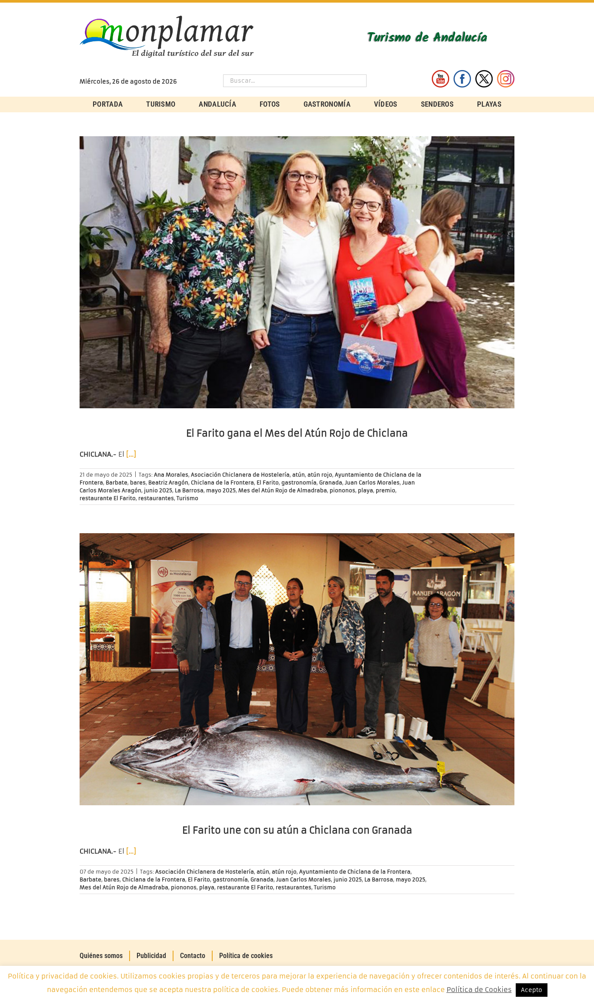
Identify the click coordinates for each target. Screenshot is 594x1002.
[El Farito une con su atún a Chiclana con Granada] (297, 669)
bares (138, 482)
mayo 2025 (221, 490)
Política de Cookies (479, 989)
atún (298, 474)
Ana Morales (171, 474)
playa (365, 490)
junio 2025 (158, 490)
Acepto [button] (531, 990)
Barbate (116, 482)
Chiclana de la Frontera (222, 482)
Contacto (192, 956)
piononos (342, 490)
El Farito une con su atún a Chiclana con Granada (297, 830)
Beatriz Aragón (168, 482)
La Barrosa (189, 490)
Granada (330, 482)
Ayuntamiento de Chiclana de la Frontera (354, 871)
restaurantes (156, 498)
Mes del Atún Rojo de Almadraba (282, 490)
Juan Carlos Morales (372, 482)
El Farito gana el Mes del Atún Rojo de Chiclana (297, 433)
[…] (131, 454)
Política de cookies (246, 956)
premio (385, 490)
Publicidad (151, 956)
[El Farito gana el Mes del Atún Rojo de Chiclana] (297, 272)
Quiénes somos (101, 956)
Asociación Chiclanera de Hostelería (240, 474)
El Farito (268, 482)
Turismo (187, 498)
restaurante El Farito (108, 498)
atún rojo (319, 474)
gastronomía (299, 482)
